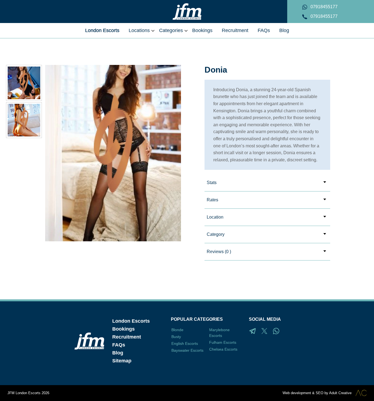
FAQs (264, 30)
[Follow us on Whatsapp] (276, 331)
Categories (171, 30)
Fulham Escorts (222, 342)
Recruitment (235, 30)
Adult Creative (340, 393)
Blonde (177, 330)
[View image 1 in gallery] (113, 153)
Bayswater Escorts (187, 350)
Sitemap (121, 360)
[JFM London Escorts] (187, 11)
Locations (139, 30)
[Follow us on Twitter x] (264, 331)
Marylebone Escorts (219, 333)
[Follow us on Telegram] (252, 331)
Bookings (202, 30)
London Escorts (102, 30)
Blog (284, 30)
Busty (176, 336)
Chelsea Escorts (223, 349)
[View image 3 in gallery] (24, 120)
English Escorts (184, 343)
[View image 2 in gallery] (24, 83)
